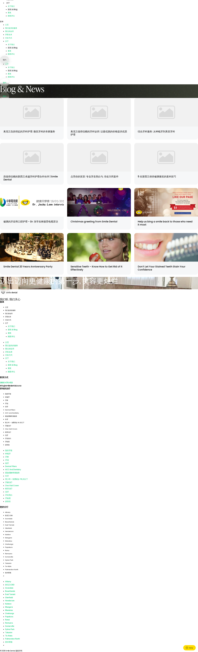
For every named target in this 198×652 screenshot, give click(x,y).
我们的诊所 (9, 31)
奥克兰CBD (9, 515)
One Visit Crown (11, 429)
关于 (7, 64)
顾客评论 (11, 77)
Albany (7, 512)
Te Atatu (8, 566)
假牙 (6, 407)
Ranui (7, 550)
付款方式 (8, 38)
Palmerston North (11, 569)
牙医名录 (8, 34)
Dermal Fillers (10, 410)
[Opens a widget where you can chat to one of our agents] (189, 648)
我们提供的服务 (11, 28)
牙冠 (6, 403)
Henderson (9, 531)
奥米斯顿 (8, 573)
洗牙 (6, 435)
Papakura (8, 547)
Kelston (8, 534)
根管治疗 (8, 432)
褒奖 (9, 74)
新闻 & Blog (12, 70)
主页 (7, 25)
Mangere (8, 538)
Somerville (9, 557)
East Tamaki (9, 525)
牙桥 (6, 400)
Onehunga (9, 544)
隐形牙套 (8, 394)
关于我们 (11, 67)
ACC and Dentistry (12, 413)
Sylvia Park (9, 560)
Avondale (8, 519)
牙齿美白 (8, 438)
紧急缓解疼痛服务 (11, 416)
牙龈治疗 (8, 426)
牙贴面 (7, 442)
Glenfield (8, 528)
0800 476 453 (6, 382)
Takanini (8, 563)
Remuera (8, 554)
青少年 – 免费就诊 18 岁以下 (14, 422)
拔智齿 (7, 445)
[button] (99, 21)
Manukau (8, 541)
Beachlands (9, 522)
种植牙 (7, 397)
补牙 (6, 419)
